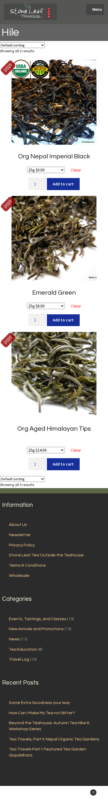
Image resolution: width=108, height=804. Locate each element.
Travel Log (19, 659)
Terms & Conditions (27, 565)
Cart (83, 790)
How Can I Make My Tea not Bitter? (42, 713)
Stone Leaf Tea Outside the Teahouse (46, 555)
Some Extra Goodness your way (39, 703)
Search (54, 795)
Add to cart (63, 183)
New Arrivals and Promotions (36, 629)
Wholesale (19, 575)
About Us (18, 525)
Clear (76, 170)
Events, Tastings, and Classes (37, 619)
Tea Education (23, 649)
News (14, 639)
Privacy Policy (22, 545)
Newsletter (20, 535)
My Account (18, 795)
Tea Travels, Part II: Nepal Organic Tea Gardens (54, 739)
